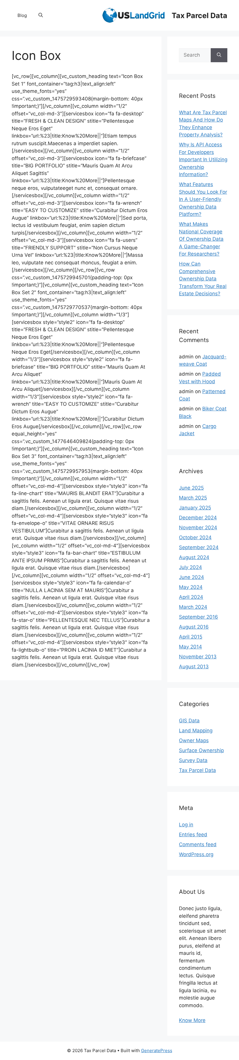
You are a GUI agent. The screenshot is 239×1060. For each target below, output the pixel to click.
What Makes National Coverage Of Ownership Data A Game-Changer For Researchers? (201, 239)
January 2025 (195, 508)
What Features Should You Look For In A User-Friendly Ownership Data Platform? (203, 199)
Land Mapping (195, 730)
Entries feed (193, 834)
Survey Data (193, 760)
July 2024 (190, 567)
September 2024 (199, 547)
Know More (192, 1020)
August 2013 (194, 666)
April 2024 (191, 597)
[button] (41, 15)
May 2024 (191, 587)
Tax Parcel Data (199, 15)
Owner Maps (194, 740)
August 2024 (194, 557)
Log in (186, 824)
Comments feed (198, 844)
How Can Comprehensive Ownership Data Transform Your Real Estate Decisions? (202, 278)
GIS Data (189, 721)
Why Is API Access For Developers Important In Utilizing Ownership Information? (203, 159)
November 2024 (198, 527)
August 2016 (194, 627)
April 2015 (190, 637)
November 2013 (198, 657)
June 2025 (191, 488)
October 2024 (195, 537)
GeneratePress (156, 1050)
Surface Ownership (201, 750)
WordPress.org (196, 854)
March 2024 (193, 607)
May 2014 (190, 647)
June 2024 (191, 577)
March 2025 (193, 498)
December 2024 (198, 518)
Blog (22, 15)
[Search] (219, 55)
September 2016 (198, 617)
